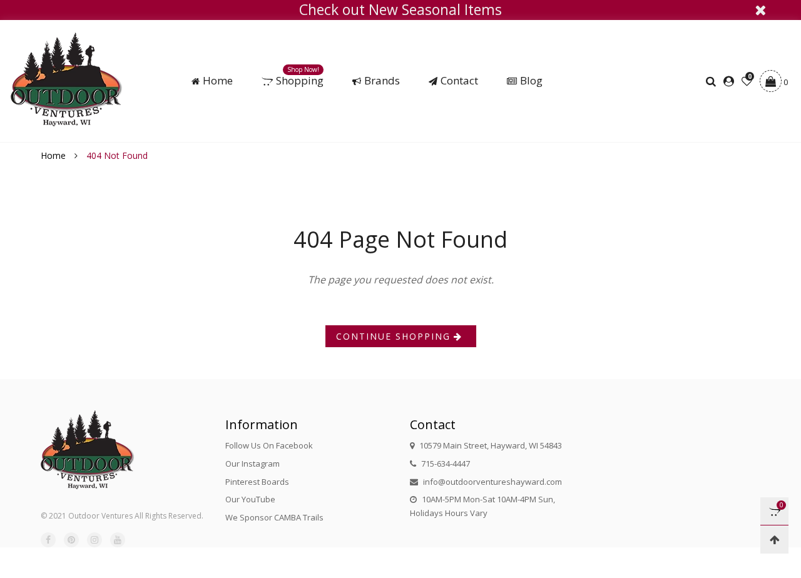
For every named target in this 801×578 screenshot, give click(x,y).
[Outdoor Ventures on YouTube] (117, 539)
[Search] (713, 81)
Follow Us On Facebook (269, 445)
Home (218, 81)
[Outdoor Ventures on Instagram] (94, 539)
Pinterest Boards (257, 481)
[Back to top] (774, 539)
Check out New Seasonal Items (400, 10)
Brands (382, 81)
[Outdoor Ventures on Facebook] (48, 539)
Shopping (300, 81)
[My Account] (729, 81)
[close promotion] (760, 10)
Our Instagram (252, 463)
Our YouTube (250, 499)
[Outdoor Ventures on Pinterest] (71, 539)
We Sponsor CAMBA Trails (274, 517)
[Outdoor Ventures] (67, 79)
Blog (531, 81)
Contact (459, 81)
